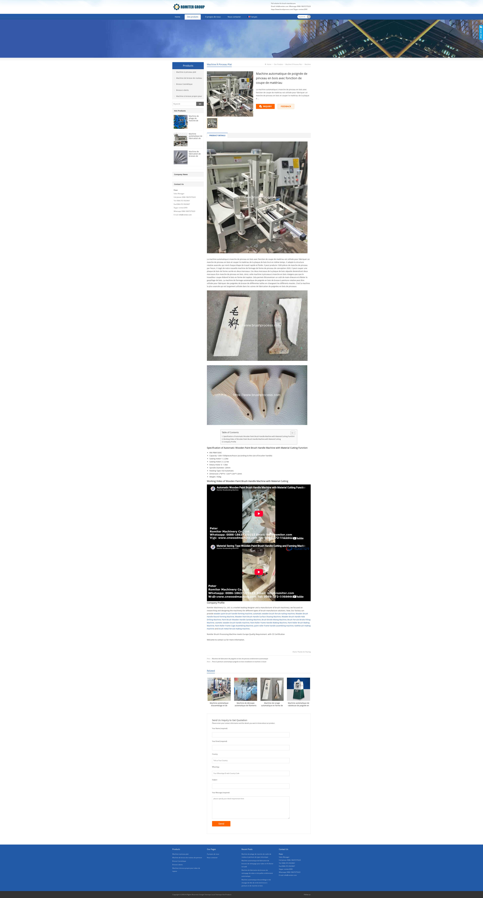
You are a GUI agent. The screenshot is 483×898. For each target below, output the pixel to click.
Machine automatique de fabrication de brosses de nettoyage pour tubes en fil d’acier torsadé (257, 864)
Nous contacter (234, 16)
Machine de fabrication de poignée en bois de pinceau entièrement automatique (240, 659)
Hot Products (180, 111)
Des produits (192, 16)
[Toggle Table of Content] (292, 433)
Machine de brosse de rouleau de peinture (187, 79)
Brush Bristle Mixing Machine (274, 619)
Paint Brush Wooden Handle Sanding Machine (241, 619)
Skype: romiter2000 (300, 9)
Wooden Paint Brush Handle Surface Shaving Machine (258, 616)
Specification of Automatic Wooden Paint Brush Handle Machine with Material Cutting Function (259, 436)
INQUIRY (267, 106)
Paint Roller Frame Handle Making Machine (268, 622)
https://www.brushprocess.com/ (282, 9)
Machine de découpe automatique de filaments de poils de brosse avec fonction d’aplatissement (245, 704)
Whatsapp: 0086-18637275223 (300, 6)
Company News (181, 174)
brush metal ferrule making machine (234, 628)
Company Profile (229, 442)
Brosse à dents (182, 90)
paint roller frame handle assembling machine (274, 625)
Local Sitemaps (216, 894)
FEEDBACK (286, 106)
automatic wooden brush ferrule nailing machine (274, 613)
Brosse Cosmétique (184, 84)
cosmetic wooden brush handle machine (232, 622)
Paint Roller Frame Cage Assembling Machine (234, 625)
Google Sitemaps (205, 894)
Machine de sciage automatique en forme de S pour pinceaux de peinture (272, 704)
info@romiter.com (185, 215)
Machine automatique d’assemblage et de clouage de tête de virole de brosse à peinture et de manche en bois (219, 704)
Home (177, 16)
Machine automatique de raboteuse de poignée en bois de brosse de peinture (298, 704)
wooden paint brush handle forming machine (233, 613)
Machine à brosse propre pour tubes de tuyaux (187, 97)
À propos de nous (213, 16)
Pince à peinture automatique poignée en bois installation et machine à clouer (239, 662)
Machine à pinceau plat (219, 64)
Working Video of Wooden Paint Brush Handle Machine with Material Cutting (252, 439)
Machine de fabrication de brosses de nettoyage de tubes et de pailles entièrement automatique (257, 873)
